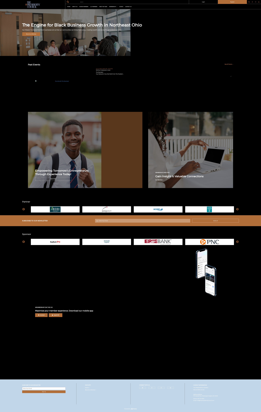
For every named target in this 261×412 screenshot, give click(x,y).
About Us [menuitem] (74, 6)
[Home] (32, 4)
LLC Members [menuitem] (93, 6)
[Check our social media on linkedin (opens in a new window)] (170, 388)
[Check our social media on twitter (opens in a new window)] (142, 387)
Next (237, 209)
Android (42, 315)
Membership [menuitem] (112, 6)
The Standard (106, 72)
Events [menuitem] (121, 6)
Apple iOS (56, 315)
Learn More (53, 178)
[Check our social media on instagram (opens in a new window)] (161, 388)
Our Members (159, 180)
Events (87, 387)
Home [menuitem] (68, 6)
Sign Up (215, 220)
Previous (23, 209)
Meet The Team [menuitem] (103, 6)
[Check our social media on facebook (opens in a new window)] (152, 388)
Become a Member (31, 34)
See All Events (228, 64)
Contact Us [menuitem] (128, 6)
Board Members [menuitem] (83, 6)
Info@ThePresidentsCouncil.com (205, 400)
